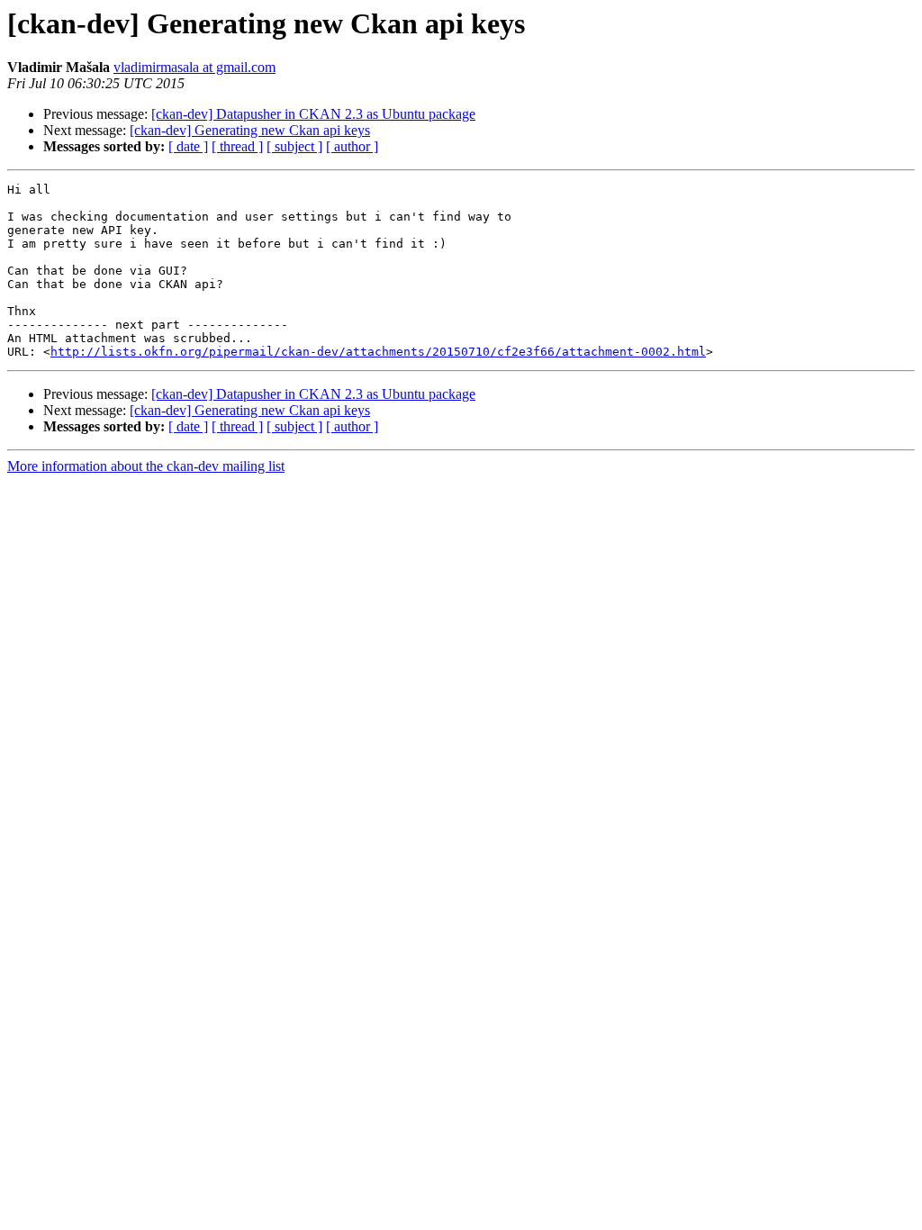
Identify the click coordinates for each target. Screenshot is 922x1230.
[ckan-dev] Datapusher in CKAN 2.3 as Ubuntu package (313, 114)
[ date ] (188, 146)
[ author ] (352, 146)
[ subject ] (294, 146)
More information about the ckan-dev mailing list (146, 466)
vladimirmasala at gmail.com (194, 67)
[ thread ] (237, 146)
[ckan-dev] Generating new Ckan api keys (250, 130)
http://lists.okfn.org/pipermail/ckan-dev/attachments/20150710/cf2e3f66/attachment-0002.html (378, 351)
